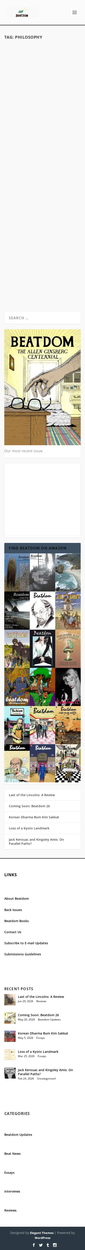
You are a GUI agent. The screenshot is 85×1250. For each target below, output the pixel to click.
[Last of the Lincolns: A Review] (10, 999)
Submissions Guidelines (22, 954)
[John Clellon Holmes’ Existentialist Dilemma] (42, 72)
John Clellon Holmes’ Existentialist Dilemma (43, 110)
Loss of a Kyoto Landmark (29, 828)
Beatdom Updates (49, 1019)
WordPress (42, 1238)
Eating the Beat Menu (42, 248)
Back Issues (13, 910)
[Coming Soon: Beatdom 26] (10, 1018)
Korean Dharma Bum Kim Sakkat (34, 817)
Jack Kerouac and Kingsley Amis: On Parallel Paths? (36, 841)
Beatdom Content (61, 256)
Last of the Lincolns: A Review (32, 795)
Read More (22, 151)
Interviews (12, 1191)
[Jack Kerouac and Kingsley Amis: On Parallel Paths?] (10, 1073)
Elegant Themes (41, 1233)
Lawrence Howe (25, 120)
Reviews (41, 1001)
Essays (62, 120)
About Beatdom (16, 898)
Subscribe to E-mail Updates (26, 943)
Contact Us (12, 932)
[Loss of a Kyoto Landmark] (10, 1054)
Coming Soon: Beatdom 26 (29, 806)
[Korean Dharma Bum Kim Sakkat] (10, 1036)
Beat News (12, 1153)
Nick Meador (23, 256)
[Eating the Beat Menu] (42, 204)
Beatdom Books (16, 921)
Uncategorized (46, 1078)
